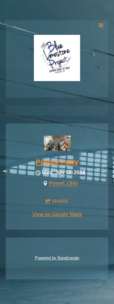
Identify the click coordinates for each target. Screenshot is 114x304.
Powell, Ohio (63, 183)
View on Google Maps (57, 214)
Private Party (57, 162)
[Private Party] (57, 149)
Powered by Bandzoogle (57, 258)
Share (60, 201)
